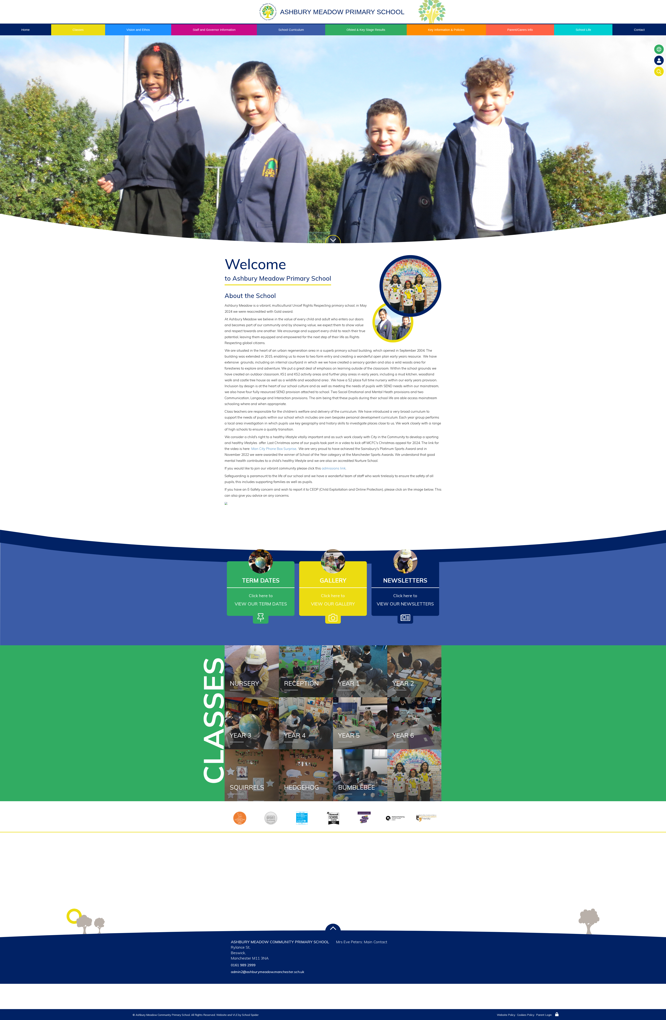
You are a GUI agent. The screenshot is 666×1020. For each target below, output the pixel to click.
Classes (78, 30)
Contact (639, 30)
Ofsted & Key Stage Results (366, 30)
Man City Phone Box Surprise (273, 449)
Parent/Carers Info (520, 30)
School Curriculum (291, 30)
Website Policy (506, 1015)
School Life (583, 30)
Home (25, 30)
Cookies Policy (525, 1015)
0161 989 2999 (243, 965)
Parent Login (544, 1015)
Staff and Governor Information (214, 30)
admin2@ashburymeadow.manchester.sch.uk (267, 972)
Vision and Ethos (138, 30)
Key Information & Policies (446, 30)
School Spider (250, 1015)
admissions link (334, 468)
